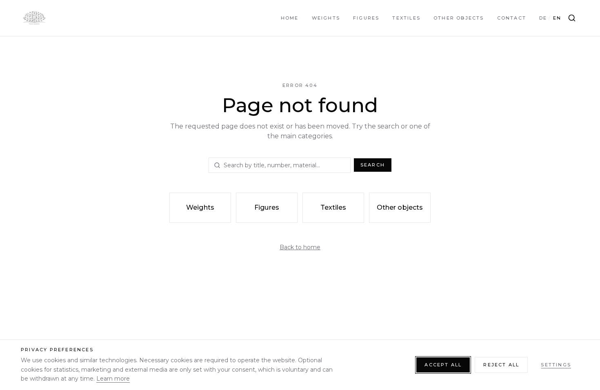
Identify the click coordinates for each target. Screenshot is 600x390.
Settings (556, 365)
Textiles (406, 18)
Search (372, 165)
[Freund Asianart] (34, 18)
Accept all (443, 365)
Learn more (113, 378)
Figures (366, 18)
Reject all (501, 365)
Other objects (458, 18)
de (543, 18)
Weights (326, 18)
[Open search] (571, 18)
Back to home (300, 247)
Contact (511, 18)
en (557, 18)
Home (290, 18)
